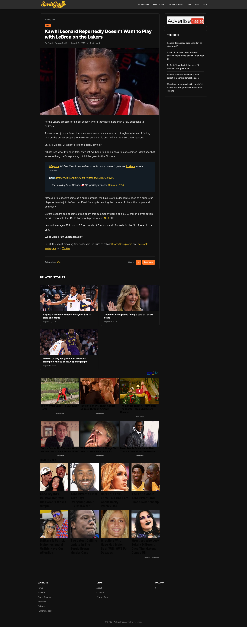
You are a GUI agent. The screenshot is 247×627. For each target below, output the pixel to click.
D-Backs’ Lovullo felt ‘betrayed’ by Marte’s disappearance (184, 67)
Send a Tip (158, 4)
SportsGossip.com (121, 244)
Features (42, 602)
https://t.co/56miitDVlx (68, 177)
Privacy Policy (103, 597)
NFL (190, 4)
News (40, 588)
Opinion (41, 606)
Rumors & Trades (45, 611)
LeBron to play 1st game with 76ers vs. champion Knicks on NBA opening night (65, 360)
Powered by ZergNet (152, 557)
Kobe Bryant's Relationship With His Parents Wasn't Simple (53, 500)
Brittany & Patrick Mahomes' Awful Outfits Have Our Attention (52, 546)
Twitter (66, 248)
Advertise (143, 4)
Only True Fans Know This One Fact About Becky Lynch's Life (114, 500)
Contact (100, 592)
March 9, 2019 (116, 185)
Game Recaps (44, 597)
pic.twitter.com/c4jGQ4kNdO (98, 177)
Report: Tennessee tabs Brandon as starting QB (184, 44)
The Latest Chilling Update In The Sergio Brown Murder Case (83, 546)
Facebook (142, 244)
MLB (205, 4)
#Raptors (54, 166)
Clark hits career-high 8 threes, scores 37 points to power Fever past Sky (185, 55)
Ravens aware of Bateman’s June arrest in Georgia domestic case (183, 76)
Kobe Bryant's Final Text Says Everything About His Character (83, 500)
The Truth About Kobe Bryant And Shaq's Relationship (145, 498)
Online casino (176, 4)
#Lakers (130, 166)
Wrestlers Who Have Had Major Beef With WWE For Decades (114, 546)
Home (47, 19)
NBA (197, 4)
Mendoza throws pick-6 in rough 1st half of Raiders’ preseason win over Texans (185, 87)
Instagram (50, 248)
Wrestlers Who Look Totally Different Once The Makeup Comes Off (145, 546)
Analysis (41, 592)
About (99, 588)
